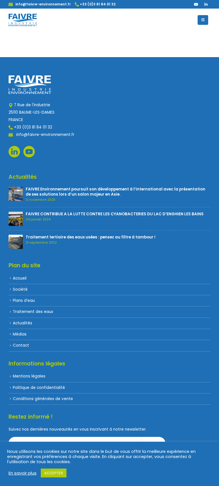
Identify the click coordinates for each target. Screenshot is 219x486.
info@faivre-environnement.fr (42, 4)
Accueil (20, 278)
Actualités (22, 323)
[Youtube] (196, 4)
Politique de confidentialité (39, 387)
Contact (21, 345)
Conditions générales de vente (43, 398)
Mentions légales (29, 376)
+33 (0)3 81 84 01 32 (97, 4)
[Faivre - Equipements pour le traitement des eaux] (23, 20)
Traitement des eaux (33, 311)
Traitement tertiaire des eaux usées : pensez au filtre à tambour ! (90, 237)
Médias (20, 334)
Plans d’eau (24, 300)
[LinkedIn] (206, 4)
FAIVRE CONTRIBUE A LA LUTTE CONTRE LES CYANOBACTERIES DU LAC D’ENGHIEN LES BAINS (115, 214)
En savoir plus (22, 473)
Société (20, 289)
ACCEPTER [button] (53, 473)
